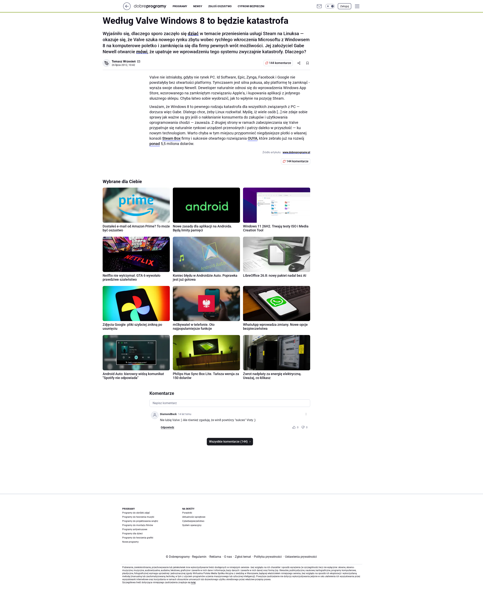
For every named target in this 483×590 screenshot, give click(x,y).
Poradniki (187, 512)
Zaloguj (344, 6)
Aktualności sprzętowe (193, 517)
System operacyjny (192, 525)
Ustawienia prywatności (300, 556)
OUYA (252, 138)
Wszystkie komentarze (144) (228, 441)
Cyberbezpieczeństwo (193, 521)
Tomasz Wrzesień (124, 61)
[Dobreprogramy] (153, 6)
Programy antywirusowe (134, 529)
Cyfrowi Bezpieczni (251, 6)
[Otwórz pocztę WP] (319, 6)
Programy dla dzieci (132, 533)
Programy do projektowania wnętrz (140, 521)
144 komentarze (280, 63)
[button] (330, 6)
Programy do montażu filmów (137, 525)
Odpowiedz (167, 427)
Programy (180, 6)
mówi (141, 51)
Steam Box (171, 138)
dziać (193, 33)
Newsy (197, 6)
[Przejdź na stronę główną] (127, 9)
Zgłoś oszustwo (220, 6)
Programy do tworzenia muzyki (138, 517)
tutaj (193, 582)
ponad (154, 143)
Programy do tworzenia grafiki (137, 537)
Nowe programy (130, 542)
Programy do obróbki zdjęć (136, 512)
